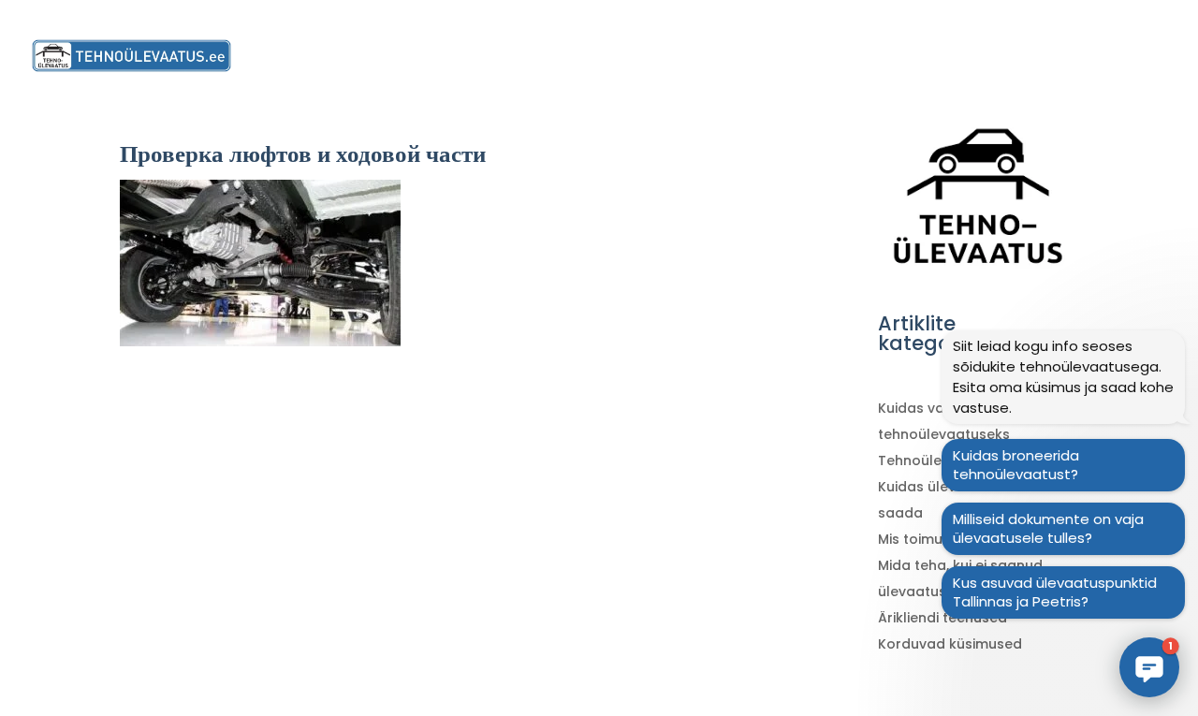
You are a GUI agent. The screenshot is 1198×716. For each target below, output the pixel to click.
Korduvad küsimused (950, 644)
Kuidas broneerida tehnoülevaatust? (1016, 465)
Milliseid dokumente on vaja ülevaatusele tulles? (1048, 528)
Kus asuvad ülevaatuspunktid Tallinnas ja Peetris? (1055, 592)
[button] (1149, 667)
